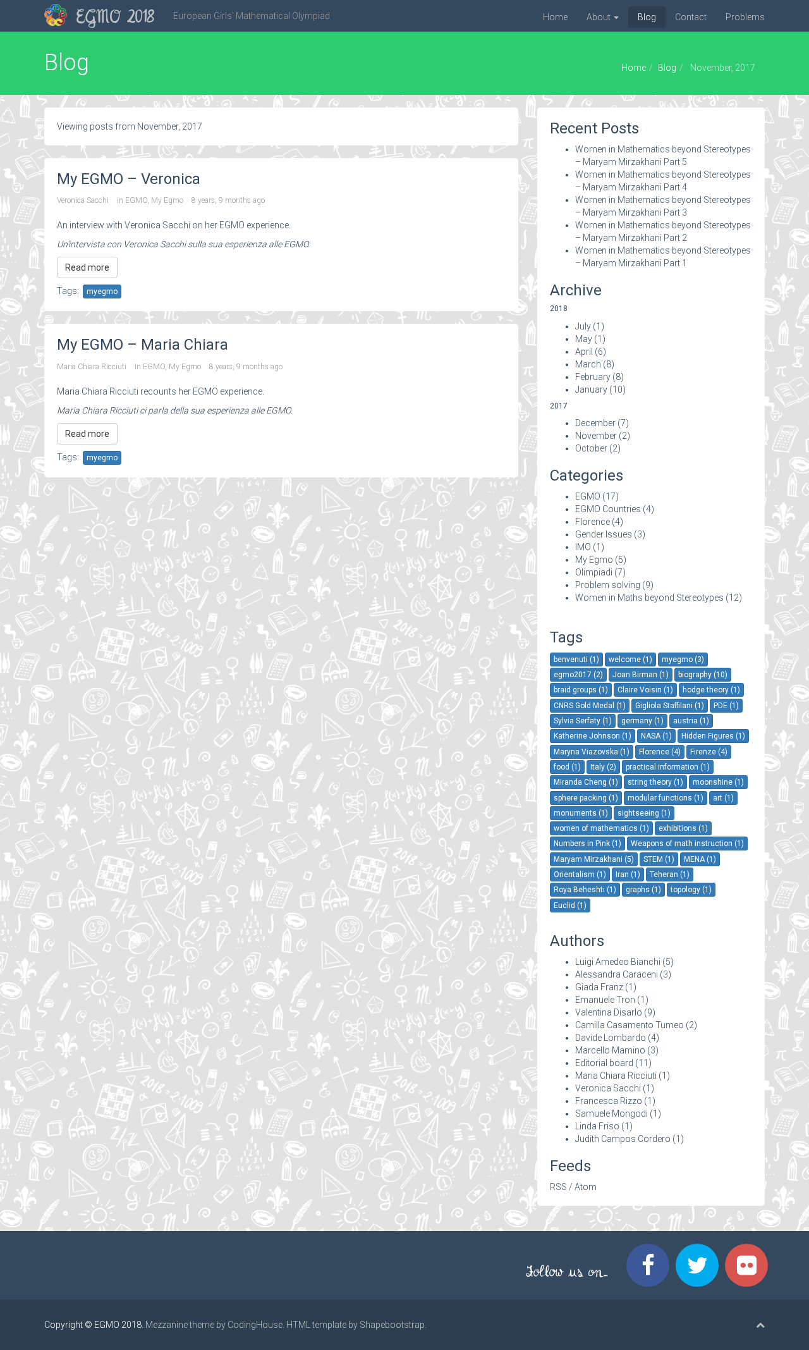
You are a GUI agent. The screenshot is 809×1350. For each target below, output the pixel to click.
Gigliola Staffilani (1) (669, 705)
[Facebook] (651, 1265)
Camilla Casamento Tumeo (629, 1025)
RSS (558, 1187)
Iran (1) (628, 874)
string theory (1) (655, 782)
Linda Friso (597, 1126)
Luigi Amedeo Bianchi (617, 962)
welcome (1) (630, 659)
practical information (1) (668, 767)
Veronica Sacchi (83, 200)
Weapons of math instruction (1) (687, 843)
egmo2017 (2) (578, 674)
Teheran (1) (670, 874)
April (584, 352)
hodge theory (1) (711, 689)
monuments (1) (581, 813)
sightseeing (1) (644, 813)
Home (555, 17)
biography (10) (702, 674)
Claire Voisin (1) (645, 689)
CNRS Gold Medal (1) (590, 705)
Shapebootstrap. (393, 1325)
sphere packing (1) (586, 798)
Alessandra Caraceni (616, 974)
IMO (583, 547)
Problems (745, 17)
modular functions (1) (665, 798)
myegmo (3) (683, 659)
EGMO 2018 (115, 18)
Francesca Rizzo (608, 1101)
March (588, 364)
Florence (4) (660, 751)
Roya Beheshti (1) (585, 889)
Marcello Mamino (610, 1050)
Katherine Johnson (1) (592, 736)
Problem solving (607, 585)
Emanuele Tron (605, 1000)
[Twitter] (700, 1265)
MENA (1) (700, 859)
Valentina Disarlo (608, 1012)
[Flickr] (749, 1265)
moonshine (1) (718, 782)
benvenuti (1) (576, 659)
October (591, 448)
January (591, 389)
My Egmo (167, 200)
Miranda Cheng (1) (586, 782)
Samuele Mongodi (611, 1113)
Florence (592, 522)
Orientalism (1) (580, 874)
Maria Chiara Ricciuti (91, 366)
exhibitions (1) (683, 828)
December (595, 423)
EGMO (136, 200)
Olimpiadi (593, 572)
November (596, 436)
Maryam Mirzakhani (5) (594, 859)
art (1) (723, 798)
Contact (691, 17)
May (583, 339)
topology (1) (691, 889)
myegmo (102, 291)
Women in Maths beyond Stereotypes (649, 597)
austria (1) (691, 720)
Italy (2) (603, 767)
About (599, 17)
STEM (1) (658, 859)
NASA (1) (656, 736)
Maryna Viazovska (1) (592, 751)
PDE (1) (726, 705)
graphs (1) (643, 889)
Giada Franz (599, 987)
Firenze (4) (708, 751)
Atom (586, 1187)
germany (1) (642, 720)
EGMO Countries (608, 509)
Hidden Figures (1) (713, 736)
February (593, 377)
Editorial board (604, 1063)
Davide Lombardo (610, 1038)
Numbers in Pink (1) (587, 843)
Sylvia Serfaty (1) (583, 720)
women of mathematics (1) (601, 828)
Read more (87, 267)
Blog (647, 17)
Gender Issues (603, 534)
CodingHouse (255, 1325)
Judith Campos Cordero (623, 1139)
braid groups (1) (581, 689)
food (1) (567, 767)
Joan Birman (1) (640, 674)
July (583, 326)
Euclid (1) (570, 905)
